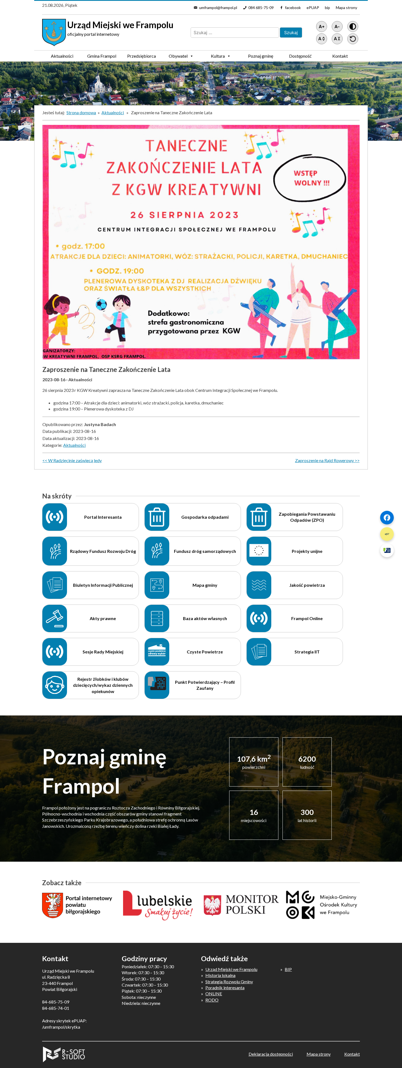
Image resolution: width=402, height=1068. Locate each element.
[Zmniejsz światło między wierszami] (337, 38)
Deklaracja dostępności (271, 1054)
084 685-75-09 (261, 7)
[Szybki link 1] (387, 517)
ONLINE (213, 993)
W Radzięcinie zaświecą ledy (75, 460)
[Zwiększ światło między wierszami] (321, 38)
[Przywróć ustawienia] (352, 38)
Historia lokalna (220, 975)
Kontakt (340, 55)
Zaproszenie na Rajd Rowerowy (324, 460)
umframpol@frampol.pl (218, 7)
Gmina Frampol (101, 55)
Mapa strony (346, 7)
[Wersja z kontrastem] (352, 26)
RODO (212, 999)
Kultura (218, 55)
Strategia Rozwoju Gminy (229, 981)
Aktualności (62, 55)
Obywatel (178, 55)
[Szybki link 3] (387, 550)
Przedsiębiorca (141, 55)
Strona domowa (81, 112)
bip (327, 7)
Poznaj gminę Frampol (260, 57)
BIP (288, 969)
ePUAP (313, 7)
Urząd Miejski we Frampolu (231, 969)
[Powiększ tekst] (321, 26)
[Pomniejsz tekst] (337, 26)
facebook (293, 7)
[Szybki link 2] (387, 534)
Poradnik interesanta (224, 987)
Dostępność (300, 55)
